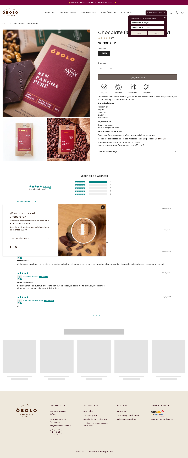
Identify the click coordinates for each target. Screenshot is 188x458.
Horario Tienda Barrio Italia (95, 419)
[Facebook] (52, 432)
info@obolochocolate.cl (60, 426)
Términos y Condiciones (128, 415)
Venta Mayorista (91, 415)
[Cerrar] (103, 207)
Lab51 (111, 451)
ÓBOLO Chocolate (89, 451)
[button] (137, 77)
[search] (171, 12)
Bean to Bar (160, 139)
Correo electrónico (20, 238)
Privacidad (121, 411)
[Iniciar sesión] (176, 12)
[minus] (100, 68)
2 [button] (93, 315)
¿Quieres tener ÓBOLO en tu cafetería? (96, 424)
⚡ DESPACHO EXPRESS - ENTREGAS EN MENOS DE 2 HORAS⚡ (93, 3)
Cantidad (102, 63)
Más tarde (156, 33)
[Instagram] (59, 432)
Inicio (5, 23)
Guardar (138, 33)
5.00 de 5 (47, 186)
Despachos (88, 411)
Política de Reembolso (127, 419)
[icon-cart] (182, 12)
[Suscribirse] (48, 238)
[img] (22, 273)
